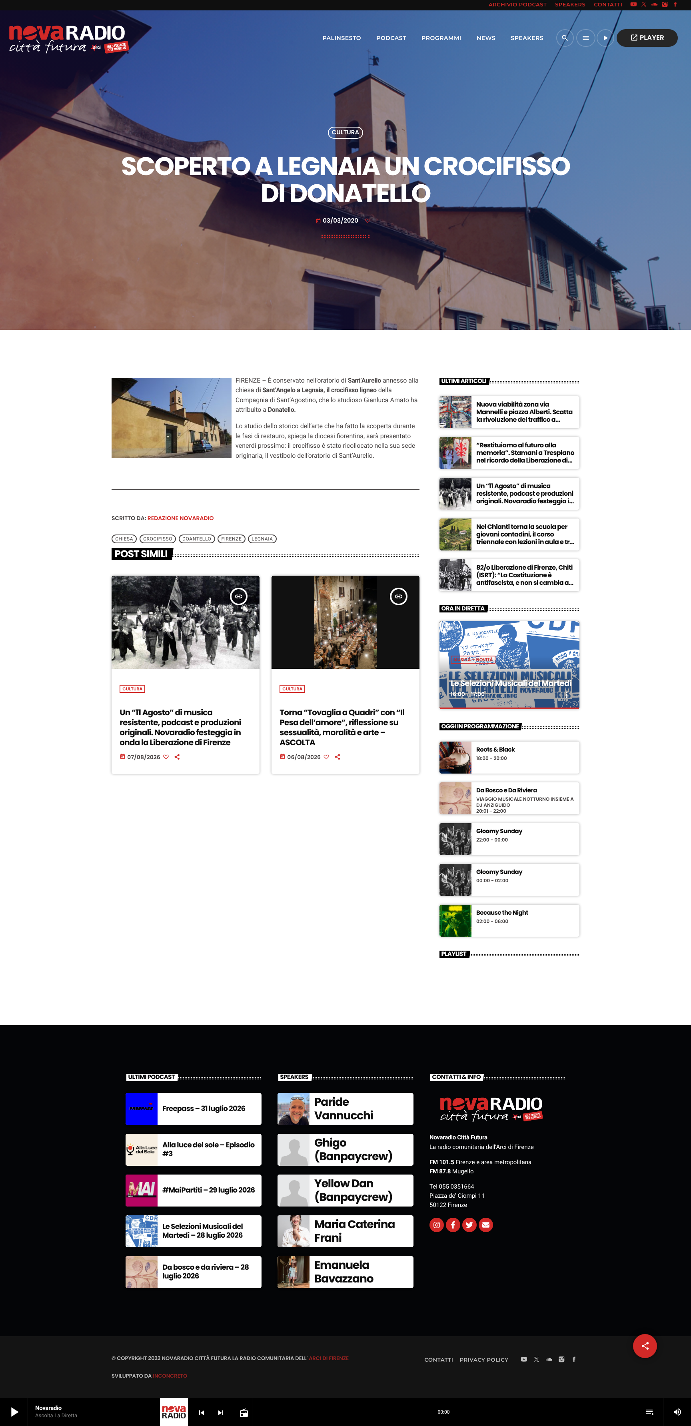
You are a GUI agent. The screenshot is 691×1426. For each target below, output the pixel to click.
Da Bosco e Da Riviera (506, 790)
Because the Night (502, 913)
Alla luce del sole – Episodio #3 (208, 1149)
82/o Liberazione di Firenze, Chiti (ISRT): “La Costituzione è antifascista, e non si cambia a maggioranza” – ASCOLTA (524, 579)
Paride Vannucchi (343, 1108)
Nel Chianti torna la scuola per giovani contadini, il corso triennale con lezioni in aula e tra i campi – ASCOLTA (524, 538)
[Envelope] (486, 1225)
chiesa (124, 539)
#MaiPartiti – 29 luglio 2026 (208, 1190)
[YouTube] (633, 5)
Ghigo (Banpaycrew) (353, 1149)
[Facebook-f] (453, 1225)
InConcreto (170, 1376)
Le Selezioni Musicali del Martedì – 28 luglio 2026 (202, 1231)
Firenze (231, 539)
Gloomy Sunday (499, 831)
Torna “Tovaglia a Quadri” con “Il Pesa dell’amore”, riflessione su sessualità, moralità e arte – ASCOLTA (342, 727)
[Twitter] (469, 1225)
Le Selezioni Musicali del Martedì (511, 683)
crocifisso (157, 539)
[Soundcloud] (654, 5)
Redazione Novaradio (181, 518)
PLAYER (647, 37)
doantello (196, 539)
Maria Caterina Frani (354, 1231)
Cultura (345, 133)
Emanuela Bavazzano (343, 1271)
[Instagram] (665, 5)
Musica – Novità (473, 659)
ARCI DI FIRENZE (329, 1358)
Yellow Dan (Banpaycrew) (353, 1190)
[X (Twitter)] (644, 5)
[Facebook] (675, 5)
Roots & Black (495, 750)
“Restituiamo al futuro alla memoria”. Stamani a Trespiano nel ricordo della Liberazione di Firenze (525, 457)
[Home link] (51, 38)
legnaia (262, 539)
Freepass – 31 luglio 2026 (203, 1109)
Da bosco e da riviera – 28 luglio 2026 (205, 1271)
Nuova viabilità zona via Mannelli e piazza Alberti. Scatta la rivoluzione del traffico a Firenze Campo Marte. (524, 416)
